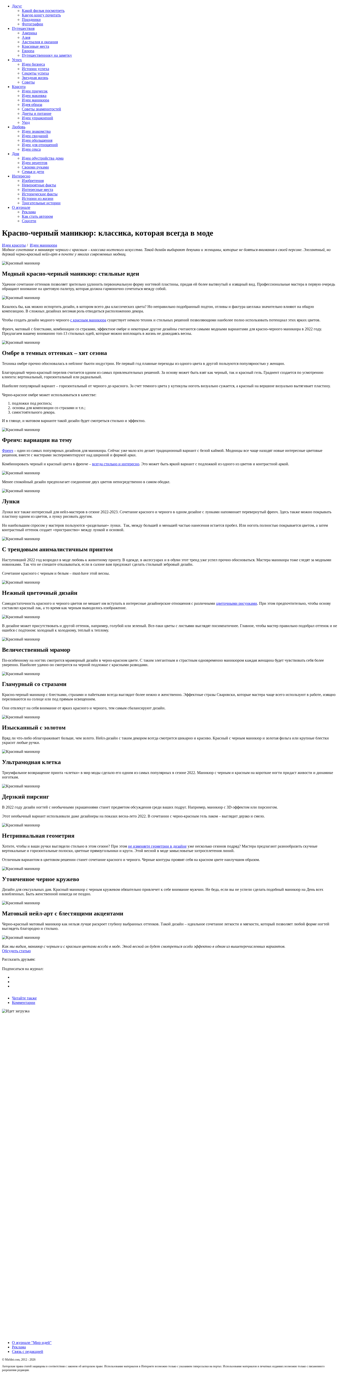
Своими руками (35, 167)
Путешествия (23, 28)
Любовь (18, 127)
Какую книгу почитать (41, 15)
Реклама (29, 212)
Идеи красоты (14, 245)
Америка (29, 33)
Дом (15, 154)
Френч (7, 450)
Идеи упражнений (37, 118)
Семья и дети (33, 172)
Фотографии (32, 24)
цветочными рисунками (236, 603)
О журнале (21, 207)
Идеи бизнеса (33, 64)
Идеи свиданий (35, 136)
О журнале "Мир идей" (32, 1342)
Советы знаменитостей (41, 109)
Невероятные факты (39, 185)
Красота (19, 87)
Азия (26, 37)
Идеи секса (31, 149)
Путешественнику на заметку (47, 55)
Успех (17, 60)
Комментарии (23, 1002)
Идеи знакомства (36, 131)
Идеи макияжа (34, 95)
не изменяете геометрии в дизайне (157, 846)
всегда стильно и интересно (115, 464)
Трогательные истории (41, 203)
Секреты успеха (35, 73)
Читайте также (24, 998)
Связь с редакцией (27, 1351)
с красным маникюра (88, 320)
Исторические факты (40, 194)
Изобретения (33, 180)
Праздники (31, 19)
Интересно (21, 176)
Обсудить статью (16, 951)
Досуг (17, 6)
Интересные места (37, 189)
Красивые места (35, 46)
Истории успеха (35, 69)
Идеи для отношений (40, 145)
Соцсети (29, 221)
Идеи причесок (35, 91)
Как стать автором (37, 216)
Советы (28, 82)
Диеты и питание (36, 113)
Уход (26, 122)
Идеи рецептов (34, 163)
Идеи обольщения (37, 140)
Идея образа (32, 104)
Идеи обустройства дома (43, 158)
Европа (28, 51)
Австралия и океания (40, 42)
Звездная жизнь (35, 78)
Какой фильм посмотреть (43, 10)
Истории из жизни (37, 198)
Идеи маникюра (35, 100)
